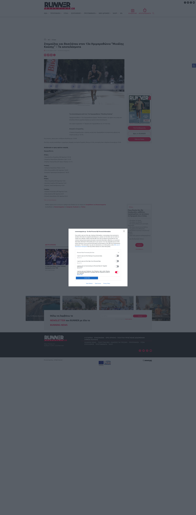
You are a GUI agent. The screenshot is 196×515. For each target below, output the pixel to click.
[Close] (124, 231)
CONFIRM (87, 278)
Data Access (98, 283)
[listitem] (98, 252)
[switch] (117, 256)
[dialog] (98, 257)
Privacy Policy (106, 283)
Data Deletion (89, 283)
